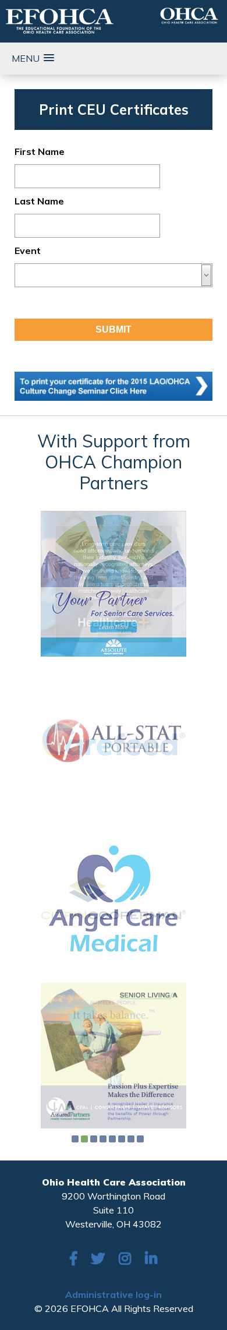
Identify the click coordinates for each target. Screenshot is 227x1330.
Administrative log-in (113, 1294)
